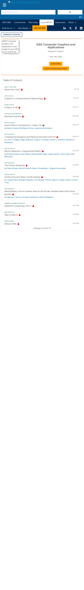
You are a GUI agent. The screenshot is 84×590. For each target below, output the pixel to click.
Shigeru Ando (64, 180)
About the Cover (12, 89)
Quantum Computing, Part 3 (17, 206)
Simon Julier (65, 154)
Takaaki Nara (12, 180)
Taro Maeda (39, 180)
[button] (80, 17)
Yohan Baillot (24, 154)
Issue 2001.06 (46, 22)
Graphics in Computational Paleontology (23, 98)
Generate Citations (11, 35)
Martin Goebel (13, 128)
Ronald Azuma (13, 154)
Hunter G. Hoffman (57, 139)
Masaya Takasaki (26, 180)
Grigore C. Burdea (41, 139)
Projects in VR (11, 107)
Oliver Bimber (12, 168)
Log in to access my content (56, 68)
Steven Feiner (53, 154)
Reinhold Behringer (39, 154)
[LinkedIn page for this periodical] (64, 28)
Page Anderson (27, 139)
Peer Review (23, 28)
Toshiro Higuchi (51, 180)
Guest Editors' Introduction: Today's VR (22, 125)
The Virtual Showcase (14, 165)
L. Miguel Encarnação (57, 168)
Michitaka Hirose (26, 128)
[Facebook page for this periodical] (75, 28)
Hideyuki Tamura (14, 197)
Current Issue (19, 22)
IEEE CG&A (6, 22)
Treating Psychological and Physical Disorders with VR (29, 137)
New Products (11, 214)
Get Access (39, 28)
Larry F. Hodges (13, 139)
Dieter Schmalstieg (39, 168)
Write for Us (7, 28)
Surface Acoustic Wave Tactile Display (22, 177)
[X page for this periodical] (70, 28)
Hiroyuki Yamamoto (30, 197)
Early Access (60, 22)
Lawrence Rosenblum (43, 128)
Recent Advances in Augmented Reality (22, 151)
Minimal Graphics (12, 116)
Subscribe (55, 64)
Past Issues (33, 22)
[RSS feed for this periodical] (81, 28)
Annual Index (10, 223)
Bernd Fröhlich (25, 168)
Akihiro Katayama (46, 197)
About (71, 22)
